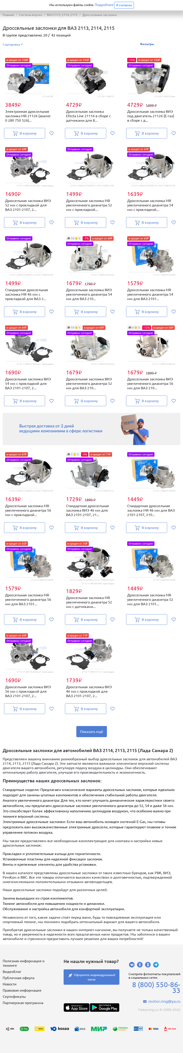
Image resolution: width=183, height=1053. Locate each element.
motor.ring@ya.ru (164, 1001)
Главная (8, 15)
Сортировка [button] (11, 44)
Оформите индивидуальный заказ (94, 977)
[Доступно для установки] (104, 1007)
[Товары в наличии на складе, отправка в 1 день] (91, 429)
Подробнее (104, 5)
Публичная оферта (18, 978)
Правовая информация (22, 990)
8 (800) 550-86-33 (156, 987)
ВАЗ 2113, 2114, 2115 (62, 15)
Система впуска (30, 15)
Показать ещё (91, 732)
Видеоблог (12, 972)
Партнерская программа (23, 1003)
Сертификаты (14, 996)
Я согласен (124, 5)
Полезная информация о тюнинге (23, 963)
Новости (10, 984)
